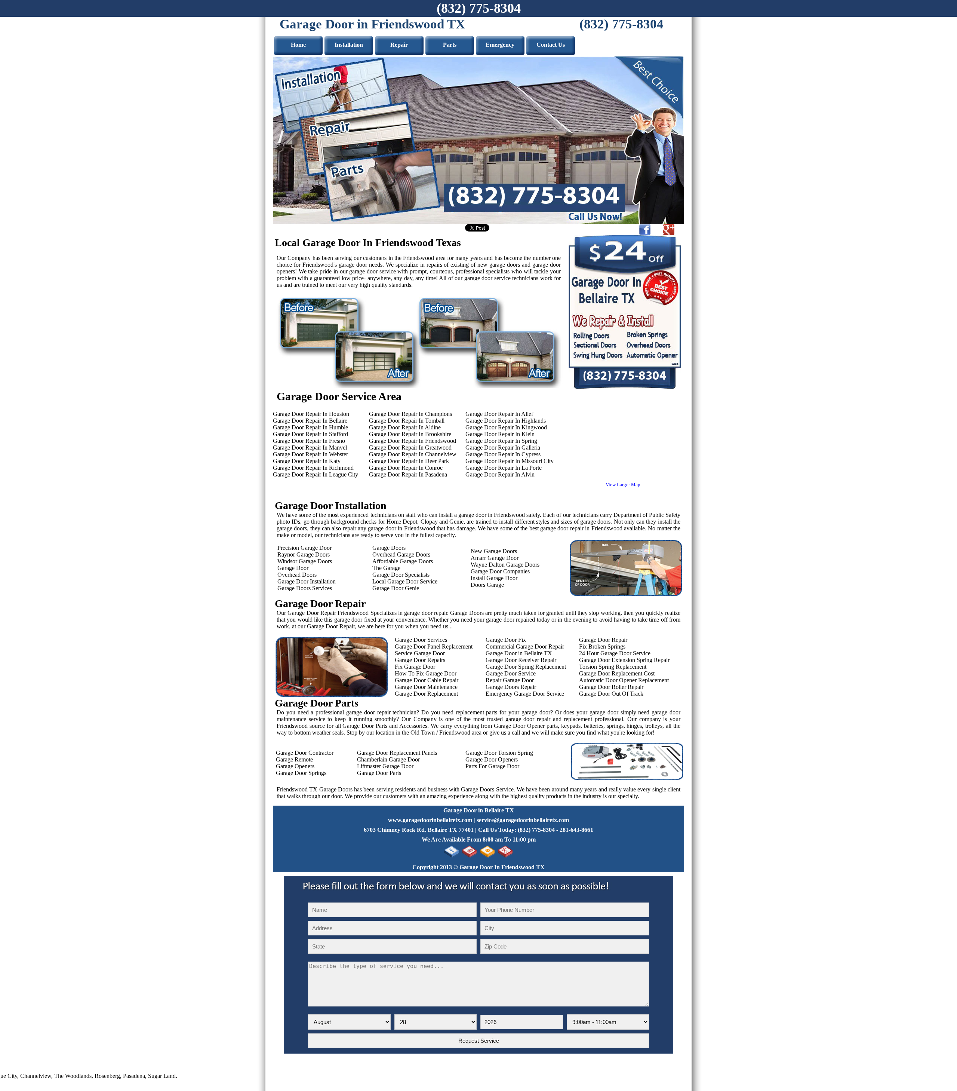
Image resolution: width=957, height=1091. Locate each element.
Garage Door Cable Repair (426, 680)
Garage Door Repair (603, 640)
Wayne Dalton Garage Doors (505, 564)
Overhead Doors (295, 574)
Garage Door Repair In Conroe (406, 468)
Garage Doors (389, 548)
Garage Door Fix (506, 640)
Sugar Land (129, 1076)
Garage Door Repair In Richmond (313, 468)
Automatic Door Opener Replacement (624, 680)
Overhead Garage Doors (401, 554)
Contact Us (550, 45)
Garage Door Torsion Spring (499, 753)
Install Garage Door (494, 578)
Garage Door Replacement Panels (395, 753)
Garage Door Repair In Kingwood (506, 427)
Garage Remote (293, 759)
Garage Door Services (421, 640)
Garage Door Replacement (426, 693)
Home (298, 45)
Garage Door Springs (299, 773)
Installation (349, 45)
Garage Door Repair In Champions (410, 414)
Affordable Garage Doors (402, 561)
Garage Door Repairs (420, 660)
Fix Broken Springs (602, 646)
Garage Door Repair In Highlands (505, 420)
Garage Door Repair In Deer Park (409, 461)
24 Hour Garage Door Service (614, 653)
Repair (399, 45)
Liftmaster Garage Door (383, 766)
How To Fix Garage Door (424, 673)
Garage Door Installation (304, 581)
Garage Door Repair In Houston (311, 414)
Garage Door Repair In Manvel (310, 447)
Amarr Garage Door (494, 558)
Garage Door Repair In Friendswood (412, 441)
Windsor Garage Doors (302, 561)
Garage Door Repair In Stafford (310, 434)
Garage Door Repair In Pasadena (408, 474)
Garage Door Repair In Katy (307, 461)
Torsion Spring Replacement (612, 667)
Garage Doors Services (302, 588)
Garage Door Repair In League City (315, 474)
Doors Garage (487, 585)
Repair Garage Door (510, 680)
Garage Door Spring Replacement (526, 667)
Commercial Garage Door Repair (525, 646)
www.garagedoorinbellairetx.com (430, 820)
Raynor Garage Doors (301, 554)
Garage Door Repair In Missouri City (509, 461)
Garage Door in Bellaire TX (519, 653)
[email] (523, 820)
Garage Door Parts (377, 773)
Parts (449, 45)
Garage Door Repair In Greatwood (410, 447)
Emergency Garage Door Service (525, 693)
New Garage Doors (494, 551)
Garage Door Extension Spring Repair (624, 660)
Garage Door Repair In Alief (499, 414)
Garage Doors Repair (511, 687)
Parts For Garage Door (492, 766)
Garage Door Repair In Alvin (500, 474)
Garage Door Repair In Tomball (406, 420)
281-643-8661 (576, 830)
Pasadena (101, 1076)
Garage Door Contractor (303, 753)
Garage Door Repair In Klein (500, 434)
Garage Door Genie (395, 588)
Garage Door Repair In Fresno (309, 441)
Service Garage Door (420, 653)
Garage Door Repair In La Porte (503, 468)
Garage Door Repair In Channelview (412, 454)
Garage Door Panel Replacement (434, 646)
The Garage (386, 568)
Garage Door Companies (500, 571)
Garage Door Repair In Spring (501, 441)
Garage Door (290, 568)
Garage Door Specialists (401, 574)
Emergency (500, 45)
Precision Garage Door (302, 548)
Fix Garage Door (415, 667)
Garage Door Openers (491, 759)
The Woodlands (40, 1076)
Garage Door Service (511, 673)
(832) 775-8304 (479, 8)
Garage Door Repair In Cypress (503, 454)
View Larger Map (623, 484)
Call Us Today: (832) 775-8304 (516, 830)
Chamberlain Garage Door (387, 759)
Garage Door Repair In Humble (310, 427)
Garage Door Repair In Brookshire (410, 434)
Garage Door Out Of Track (611, 693)
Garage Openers (293, 766)
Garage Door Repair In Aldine (405, 427)
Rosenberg (74, 1076)
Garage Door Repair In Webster (310, 454)
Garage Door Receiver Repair (521, 660)
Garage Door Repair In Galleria (502, 447)
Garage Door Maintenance (426, 687)
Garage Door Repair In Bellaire (310, 420)
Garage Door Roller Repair (611, 687)
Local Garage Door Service (404, 581)
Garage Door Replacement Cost (617, 673)
